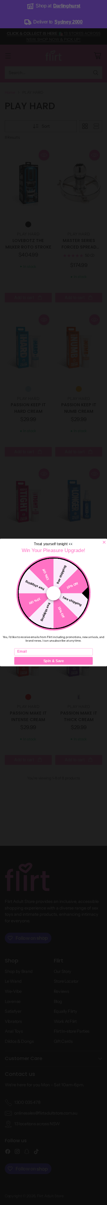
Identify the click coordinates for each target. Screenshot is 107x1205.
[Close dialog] (104, 542)
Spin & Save (53, 661)
